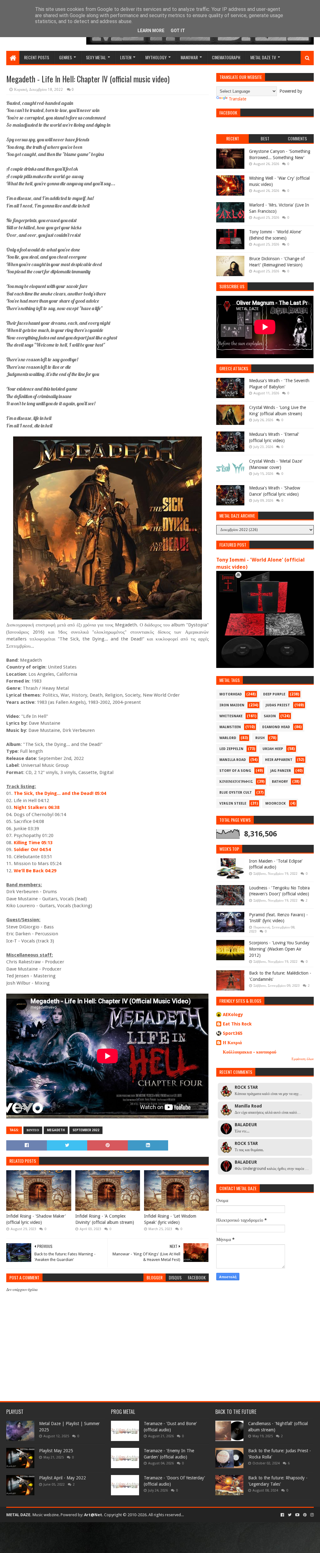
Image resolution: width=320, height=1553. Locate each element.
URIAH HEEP (272, 749)
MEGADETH (56, 1130)
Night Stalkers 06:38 (36, 807)
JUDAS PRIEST (278, 705)
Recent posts (36, 57)
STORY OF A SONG (235, 771)
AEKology (233, 1014)
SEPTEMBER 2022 (85, 1130)
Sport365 (232, 1033)
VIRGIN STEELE (232, 803)
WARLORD (227, 738)
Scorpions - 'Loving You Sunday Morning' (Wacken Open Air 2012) (279, 948)
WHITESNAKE (230, 716)
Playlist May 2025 (56, 1450)
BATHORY (280, 782)
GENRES (65, 57)
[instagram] (311, 1515)
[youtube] (297, 1515)
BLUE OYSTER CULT (235, 793)
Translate (237, 98)
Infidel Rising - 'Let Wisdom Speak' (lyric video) (170, 1219)
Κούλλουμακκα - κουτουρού (249, 1051)
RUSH (260, 738)
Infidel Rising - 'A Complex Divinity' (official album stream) (104, 1219)
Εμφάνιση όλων (303, 1059)
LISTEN (125, 57)
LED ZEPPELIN (231, 749)
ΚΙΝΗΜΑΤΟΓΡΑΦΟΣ (236, 782)
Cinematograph (226, 57)
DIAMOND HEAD (276, 727)
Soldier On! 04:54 (32, 849)
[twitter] (290, 1515)
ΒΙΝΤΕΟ (33, 1130)
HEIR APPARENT (278, 760)
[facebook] (282, 1515)
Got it (178, 30)
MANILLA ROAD (232, 760)
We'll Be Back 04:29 (35, 871)
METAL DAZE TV (263, 57)
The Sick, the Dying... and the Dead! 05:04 (60, 793)
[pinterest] (305, 1515)
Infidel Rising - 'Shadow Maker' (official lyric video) (36, 1219)
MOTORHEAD (230, 694)
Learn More (151, 30)
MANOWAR (189, 57)
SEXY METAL (96, 57)
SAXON (270, 716)
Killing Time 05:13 (33, 842)
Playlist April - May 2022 (62, 1477)
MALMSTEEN (230, 727)
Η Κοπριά (232, 1042)
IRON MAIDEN (231, 705)
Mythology (156, 57)
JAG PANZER (280, 771)
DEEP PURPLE (274, 694)
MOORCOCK (275, 803)
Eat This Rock (237, 1023)
